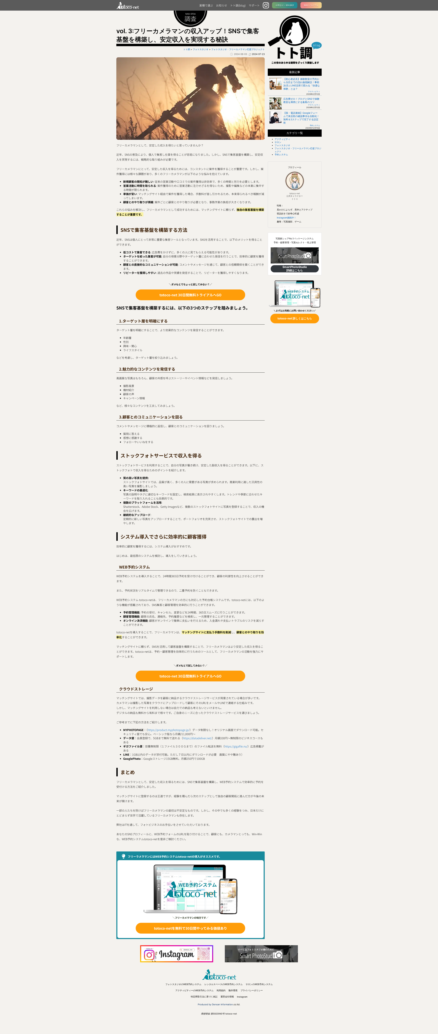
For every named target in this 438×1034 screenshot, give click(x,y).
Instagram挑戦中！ (286, 217)
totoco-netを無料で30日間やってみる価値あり (190, 928)
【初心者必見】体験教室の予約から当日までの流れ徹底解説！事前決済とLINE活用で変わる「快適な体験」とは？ (301, 83)
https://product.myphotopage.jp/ (169, 730)
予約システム (315, 125)
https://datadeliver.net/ (197, 738)
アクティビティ (314, 92)
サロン (278, 142)
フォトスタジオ (282, 145)
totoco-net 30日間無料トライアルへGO (190, 294)
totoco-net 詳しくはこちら (295, 318)
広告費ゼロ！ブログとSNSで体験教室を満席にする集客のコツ (301, 100)
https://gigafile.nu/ (236, 746)
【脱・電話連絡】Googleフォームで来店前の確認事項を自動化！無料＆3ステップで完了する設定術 (301, 117)
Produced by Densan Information (215, 1004)
